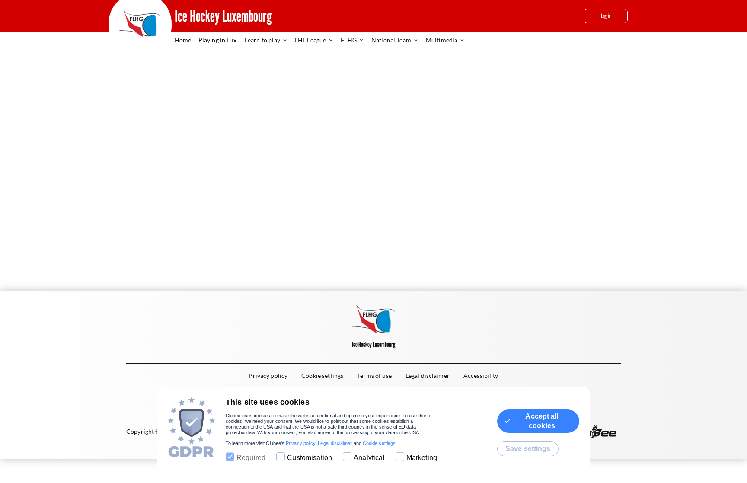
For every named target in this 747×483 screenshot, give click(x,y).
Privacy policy (300, 443)
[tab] (186, 40)
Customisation (309, 457)
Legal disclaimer (335, 443)
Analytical (369, 457)
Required (250, 457)
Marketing (421, 457)
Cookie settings (379, 443)
